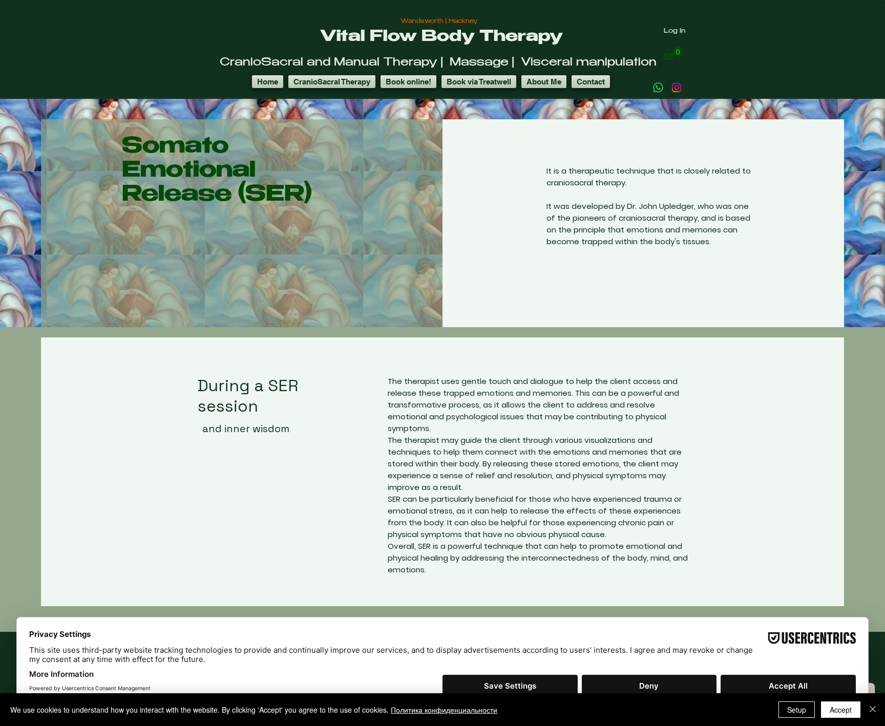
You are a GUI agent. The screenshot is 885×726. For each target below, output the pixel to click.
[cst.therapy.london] (676, 87)
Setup (796, 709)
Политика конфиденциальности (444, 709)
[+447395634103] (658, 87)
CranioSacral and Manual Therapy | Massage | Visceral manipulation (438, 63)
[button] (673, 53)
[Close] (873, 709)
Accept (841, 709)
